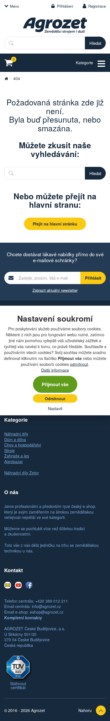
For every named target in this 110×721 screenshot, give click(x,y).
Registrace (97, 6)
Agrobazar (13, 461)
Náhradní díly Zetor (21, 472)
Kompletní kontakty (23, 617)
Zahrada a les (16, 456)
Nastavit (55, 408)
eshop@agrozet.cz (46, 612)
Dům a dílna (15, 439)
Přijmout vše (55, 384)
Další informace (55, 370)
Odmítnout (55, 398)
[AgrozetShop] (6, 78)
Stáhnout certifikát (18, 685)
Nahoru (85, 710)
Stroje (9, 450)
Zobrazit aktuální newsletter (55, 290)
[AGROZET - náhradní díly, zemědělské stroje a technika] (55, 25)
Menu (14, 6)
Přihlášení (65, 6)
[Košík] (10, 63)
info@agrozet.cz (46, 606)
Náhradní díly (16, 434)
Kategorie (84, 62)
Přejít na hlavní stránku (55, 224)
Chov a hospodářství (22, 445)
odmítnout (79, 364)
